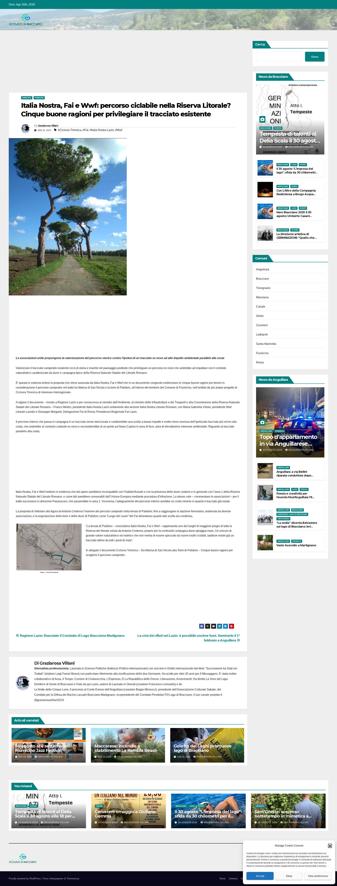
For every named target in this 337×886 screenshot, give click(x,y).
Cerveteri (262, 325)
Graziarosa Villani (48, 125)
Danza (294, 186)
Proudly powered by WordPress (25, 878)
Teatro (277, 128)
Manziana (262, 297)
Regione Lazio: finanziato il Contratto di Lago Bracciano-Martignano (72, 635)
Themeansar (73, 878)
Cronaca (279, 431)
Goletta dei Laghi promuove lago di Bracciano (203, 748)
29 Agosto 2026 (273, 147)
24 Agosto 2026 (273, 450)
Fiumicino (39, 98)
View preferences (318, 875)
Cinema (99, 806)
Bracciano (265, 128)
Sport (303, 165)
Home (222, 878)
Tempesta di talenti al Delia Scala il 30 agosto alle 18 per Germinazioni (43, 816)
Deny (289, 875)
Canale (260, 306)
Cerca (260, 44)
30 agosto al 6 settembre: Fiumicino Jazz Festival (41, 748)
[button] (330, 845)
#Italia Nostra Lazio (102, 130)
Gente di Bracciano (61, 684)
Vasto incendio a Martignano (296, 545)
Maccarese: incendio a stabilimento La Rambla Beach (125, 748)
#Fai (85, 130)
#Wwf (118, 130)
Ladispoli (262, 334)
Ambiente (26, 98)
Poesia (304, 489)
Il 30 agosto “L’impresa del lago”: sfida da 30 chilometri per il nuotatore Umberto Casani (295, 174)
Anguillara (262, 269)
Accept (260, 875)
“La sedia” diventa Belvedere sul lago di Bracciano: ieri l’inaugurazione (296, 526)
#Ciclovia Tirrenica (69, 130)
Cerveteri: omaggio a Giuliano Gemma (125, 814)
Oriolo (260, 315)
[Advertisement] (114, 66)
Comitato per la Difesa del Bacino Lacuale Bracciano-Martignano (74, 694)
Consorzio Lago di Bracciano (292, 514)
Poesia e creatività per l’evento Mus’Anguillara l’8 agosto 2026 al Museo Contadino (294, 499)
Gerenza (233, 878)
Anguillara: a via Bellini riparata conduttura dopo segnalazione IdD (293, 475)
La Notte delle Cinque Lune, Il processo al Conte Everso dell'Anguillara (78, 689)
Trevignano (263, 287)
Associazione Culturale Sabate (196, 689)
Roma (260, 362)
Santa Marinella (266, 343)
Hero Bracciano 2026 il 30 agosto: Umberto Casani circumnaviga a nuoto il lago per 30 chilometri (296, 218)
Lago (293, 165)
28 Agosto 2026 (108, 822)
